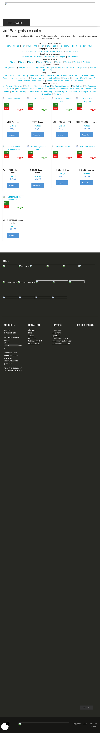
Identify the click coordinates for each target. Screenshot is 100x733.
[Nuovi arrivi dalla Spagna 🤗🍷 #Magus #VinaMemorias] (79, 564)
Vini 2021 (77, 62)
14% (72, 46)
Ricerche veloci (34, 343)
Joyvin (26, 78)
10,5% (29, 46)
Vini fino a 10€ (27, 51)
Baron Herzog (22, 75)
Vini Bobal (29, 86)
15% (84, 46)
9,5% (23, 46)
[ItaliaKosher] (50, 4)
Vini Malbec (74, 89)
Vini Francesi (49, 56)
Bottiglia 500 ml (53, 67)
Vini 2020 (68, 62)
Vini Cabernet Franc (42, 86)
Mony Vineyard (86, 78)
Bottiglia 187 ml (10, 67)
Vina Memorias (77, 81)
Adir (6, 75)
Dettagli (13, 126)
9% (18, 46)
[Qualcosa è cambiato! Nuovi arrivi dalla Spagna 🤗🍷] (86, 424)
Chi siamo (32, 330)
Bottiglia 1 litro (82, 67)
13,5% (66, 46)
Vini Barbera (8, 86)
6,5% (9, 46)
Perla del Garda (30, 81)
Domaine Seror (67, 75)
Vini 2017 (41, 62)
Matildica (65, 78)
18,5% (90, 46)
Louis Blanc (42, 78)
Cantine (31, 335)
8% (14, 46)
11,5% (42, 46)
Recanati (41, 81)
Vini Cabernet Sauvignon (61, 86)
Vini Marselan (86, 89)
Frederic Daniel (88, 75)
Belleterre (34, 75)
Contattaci (56, 330)
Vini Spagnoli (60, 56)
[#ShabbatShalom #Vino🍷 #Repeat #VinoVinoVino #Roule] (93, 611)
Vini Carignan (77, 86)
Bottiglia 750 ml (68, 67)
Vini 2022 (86, 62)
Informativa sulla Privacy (62, 341)
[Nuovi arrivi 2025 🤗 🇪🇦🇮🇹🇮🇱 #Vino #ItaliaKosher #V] (79, 362)
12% (48, 46)
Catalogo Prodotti (35, 341)
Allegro (12, 75)
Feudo (77, 75)
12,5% (54, 46)
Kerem (33, 78)
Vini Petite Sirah (33, 91)
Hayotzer (14, 78)
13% (60, 46)
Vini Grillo (52, 89)
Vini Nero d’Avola (18, 91)
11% (36, 46)
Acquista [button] (12, 135)
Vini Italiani (38, 56)
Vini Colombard (22, 89)
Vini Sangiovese (85, 91)
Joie (20, 78)
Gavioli (5, 78)
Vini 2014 (13, 62)
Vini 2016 (31, 62)
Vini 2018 (50, 62)
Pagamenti (56, 333)
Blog (30, 333)
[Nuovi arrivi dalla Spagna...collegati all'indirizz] (93, 374)
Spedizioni (56, 335)
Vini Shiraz (57, 94)
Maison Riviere (54, 78)
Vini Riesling (60, 91)
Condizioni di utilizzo (60, 338)
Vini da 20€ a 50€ (57, 51)
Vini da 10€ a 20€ (41, 51)
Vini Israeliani (27, 56)
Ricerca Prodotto (14, 23)
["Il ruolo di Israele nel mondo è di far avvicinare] (86, 549)
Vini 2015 (22, 62)
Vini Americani (72, 56)
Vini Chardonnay (91, 86)
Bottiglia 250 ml (24, 67)
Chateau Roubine (52, 75)
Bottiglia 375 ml (39, 67)
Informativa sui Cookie (61, 343)
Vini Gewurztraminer (38, 89)
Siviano (49, 81)
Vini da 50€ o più (71, 51)
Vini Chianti (10, 89)
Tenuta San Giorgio (61, 81)
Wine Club (32, 338)
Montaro (74, 78)
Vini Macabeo (62, 89)
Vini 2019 (59, 62)
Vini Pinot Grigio (47, 91)
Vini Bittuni (18, 86)
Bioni (42, 75)
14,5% (78, 46)
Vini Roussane (71, 91)
